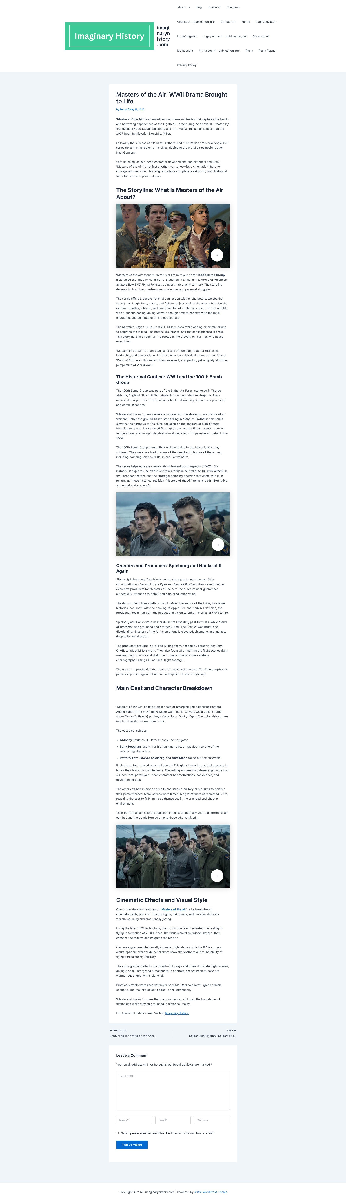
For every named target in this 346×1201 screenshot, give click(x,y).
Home (246, 21)
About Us (183, 7)
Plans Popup (267, 50)
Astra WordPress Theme (210, 1192)
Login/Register (266, 21)
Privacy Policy (186, 65)
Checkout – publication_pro (196, 21)
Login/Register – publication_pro (225, 36)
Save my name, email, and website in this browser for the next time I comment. (168, 1133)
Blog (199, 7)
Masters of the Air (173, 909)
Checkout (214, 7)
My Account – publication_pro (219, 50)
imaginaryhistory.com (163, 36)
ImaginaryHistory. (177, 1013)
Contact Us (228, 21)
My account (261, 36)
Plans (249, 50)
